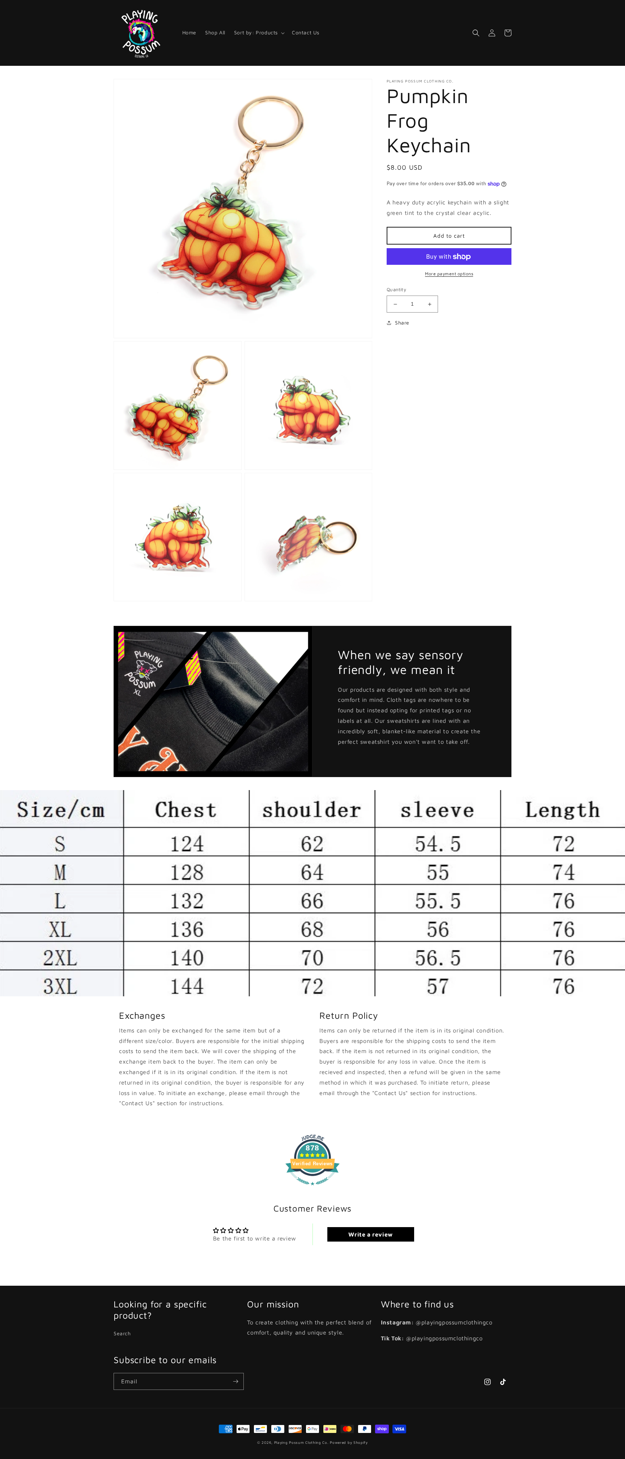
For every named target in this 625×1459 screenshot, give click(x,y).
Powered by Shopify (349, 1442)
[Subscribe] (235, 1381)
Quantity (396, 290)
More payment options (449, 274)
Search (122, 1333)
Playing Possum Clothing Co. (301, 1442)
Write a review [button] (370, 1234)
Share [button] (402, 322)
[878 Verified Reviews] (312, 1189)
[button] (259, 32)
